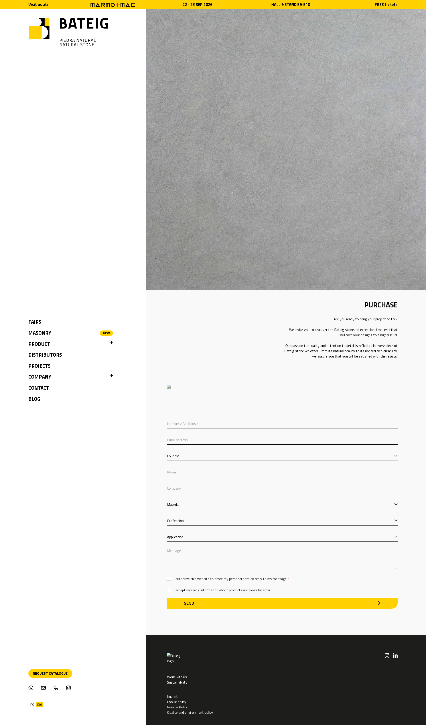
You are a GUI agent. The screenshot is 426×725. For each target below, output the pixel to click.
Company (39, 377)
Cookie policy (176, 701)
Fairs (34, 322)
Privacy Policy (177, 707)
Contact (38, 388)
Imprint (173, 696)
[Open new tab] (113, 4)
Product (39, 344)
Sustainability (177, 682)
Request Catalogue (50, 673)
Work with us (177, 677)
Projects (39, 366)
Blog (34, 399)
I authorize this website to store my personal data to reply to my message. (232, 578)
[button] (111, 344)
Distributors (45, 355)
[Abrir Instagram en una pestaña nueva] (387, 655)
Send (189, 603)
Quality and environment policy (190, 712)
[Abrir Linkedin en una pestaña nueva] (395, 655)
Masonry (39, 333)
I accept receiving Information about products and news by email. (222, 590)
